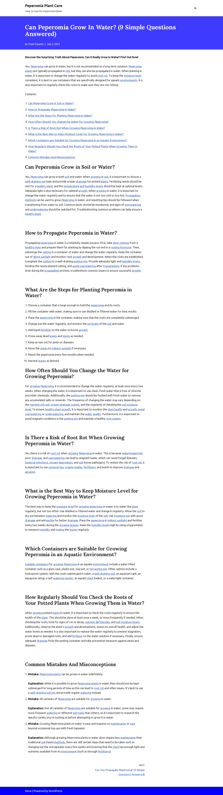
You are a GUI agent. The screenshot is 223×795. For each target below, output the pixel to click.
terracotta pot (98, 568)
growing (96, 176)
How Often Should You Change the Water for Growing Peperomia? (68, 121)
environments (128, 80)
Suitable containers (36, 564)
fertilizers (90, 467)
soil (68, 70)
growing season (68, 525)
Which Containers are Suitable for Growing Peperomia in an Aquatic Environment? (77, 140)
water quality (93, 414)
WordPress (55, 790)
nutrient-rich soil (40, 404)
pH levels (93, 323)
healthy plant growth (58, 409)
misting (60, 529)
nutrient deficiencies (97, 622)
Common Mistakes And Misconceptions (51, 157)
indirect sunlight (61, 348)
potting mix (80, 261)
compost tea (56, 467)
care (132, 723)
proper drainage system (65, 404)
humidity (44, 529)
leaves (53, 336)
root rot (103, 75)
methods (59, 742)
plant (135, 506)
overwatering (133, 204)
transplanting (111, 266)
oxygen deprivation (61, 462)
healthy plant (45, 186)
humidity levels (131, 261)
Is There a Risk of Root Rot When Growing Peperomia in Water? (66, 128)
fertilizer (46, 329)
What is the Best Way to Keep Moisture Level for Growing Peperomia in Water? (76, 134)
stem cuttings (121, 242)
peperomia (47, 242)
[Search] (195, 8)
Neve (28, 790)
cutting (46, 252)
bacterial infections (36, 462)
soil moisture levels (128, 622)
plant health (115, 409)
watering (51, 515)
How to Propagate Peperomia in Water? (52, 109)
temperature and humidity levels (83, 186)
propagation (51, 270)
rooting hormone (120, 247)
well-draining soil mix (43, 692)
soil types (78, 712)
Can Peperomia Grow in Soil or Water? (51, 103)
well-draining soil (35, 181)
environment (101, 564)
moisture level (132, 75)
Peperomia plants (50, 674)
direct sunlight (42, 256)
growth (82, 190)
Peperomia (37, 66)
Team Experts (36, 44)
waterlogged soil (132, 453)
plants (104, 181)
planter (69, 578)
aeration (30, 471)
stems (66, 336)
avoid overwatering (84, 266)
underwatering (39, 209)
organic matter (74, 467)
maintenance (118, 723)
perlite (50, 520)
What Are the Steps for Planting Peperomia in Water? (60, 115)
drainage (81, 181)
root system (113, 418)
